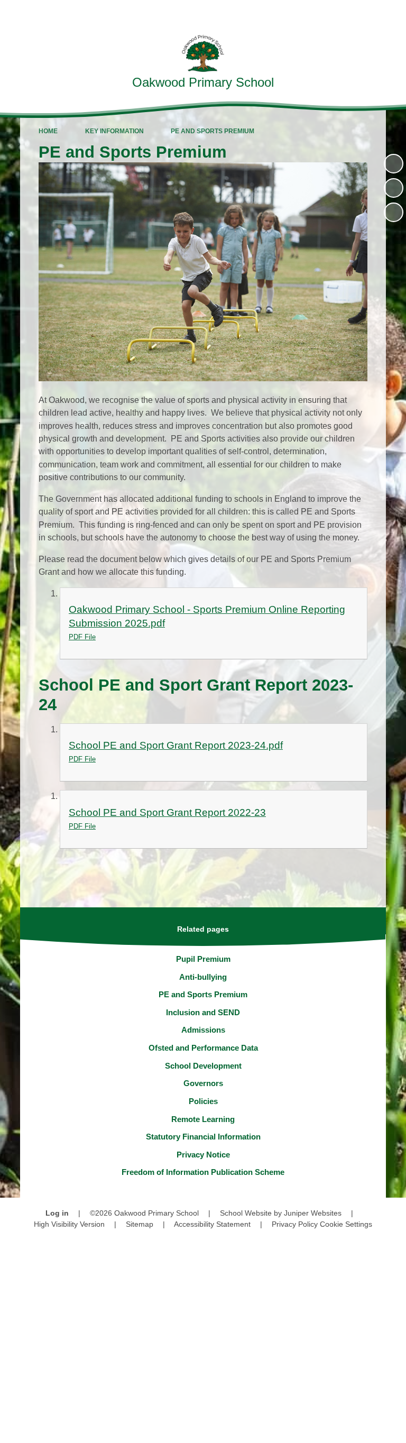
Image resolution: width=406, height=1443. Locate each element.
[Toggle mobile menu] (392, 13)
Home (48, 131)
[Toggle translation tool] (337, 13)
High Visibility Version (69, 1224)
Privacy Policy (295, 1224)
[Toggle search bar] (363, 13)
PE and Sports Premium (212, 131)
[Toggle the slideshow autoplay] (393, 163)
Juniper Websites (313, 1213)
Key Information (114, 131)
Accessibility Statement (212, 1224)
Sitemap (139, 1224)
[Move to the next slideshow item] (393, 212)
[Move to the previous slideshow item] (393, 188)
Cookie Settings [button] (346, 1224)
